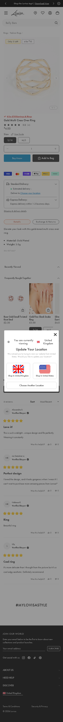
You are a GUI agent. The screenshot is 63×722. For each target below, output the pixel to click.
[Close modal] (55, 334)
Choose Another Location (31, 385)
